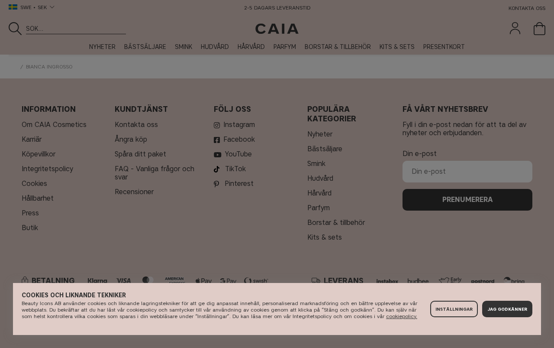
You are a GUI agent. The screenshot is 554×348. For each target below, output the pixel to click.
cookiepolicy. (401, 316)
